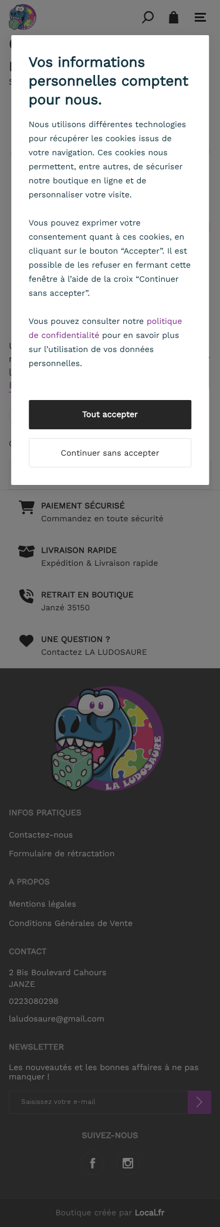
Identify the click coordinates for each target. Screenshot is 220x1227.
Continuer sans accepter (110, 453)
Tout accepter (110, 414)
